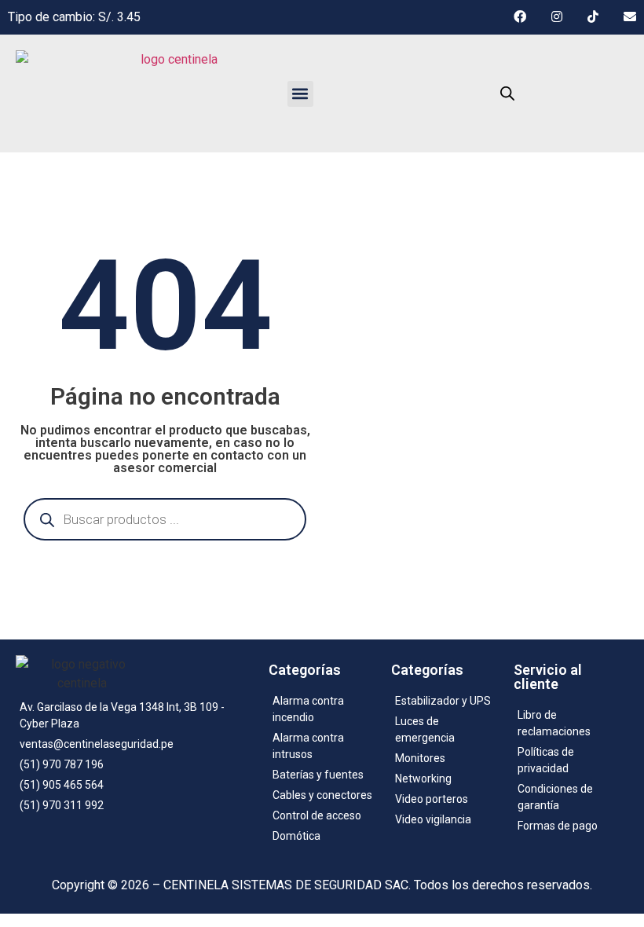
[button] (300, 94)
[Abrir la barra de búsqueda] (507, 93)
